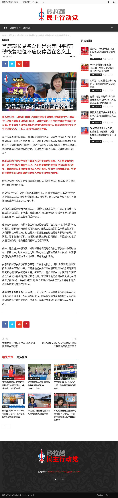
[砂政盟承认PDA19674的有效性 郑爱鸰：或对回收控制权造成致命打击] (13, 400)
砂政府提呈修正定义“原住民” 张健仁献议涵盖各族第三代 (59, 345)
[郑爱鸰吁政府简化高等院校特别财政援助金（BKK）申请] (39, 372)
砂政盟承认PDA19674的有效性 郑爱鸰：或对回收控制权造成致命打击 (13, 413)
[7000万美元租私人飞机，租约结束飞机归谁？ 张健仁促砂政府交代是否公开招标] (84, 130)
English (36, 2)
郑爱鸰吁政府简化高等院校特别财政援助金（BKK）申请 (39, 385)
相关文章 (7, 357)
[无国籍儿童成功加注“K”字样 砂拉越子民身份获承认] (65, 372)
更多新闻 (22, 357)
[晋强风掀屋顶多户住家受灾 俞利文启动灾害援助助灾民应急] (84, 115)
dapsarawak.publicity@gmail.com (63, 471)
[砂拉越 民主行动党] (59, 14)
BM (42, 2)
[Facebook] (108, 2)
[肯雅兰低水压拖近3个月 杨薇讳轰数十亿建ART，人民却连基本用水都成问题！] (84, 99)
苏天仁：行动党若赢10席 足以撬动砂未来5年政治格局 (103, 51)
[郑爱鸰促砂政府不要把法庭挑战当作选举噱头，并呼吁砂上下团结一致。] (13, 372)
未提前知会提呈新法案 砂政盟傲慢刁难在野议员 (18, 345)
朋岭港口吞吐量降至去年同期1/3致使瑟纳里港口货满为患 (103, 83)
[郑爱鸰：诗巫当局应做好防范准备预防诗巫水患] (39, 400)
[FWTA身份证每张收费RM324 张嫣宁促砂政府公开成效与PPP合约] (84, 67)
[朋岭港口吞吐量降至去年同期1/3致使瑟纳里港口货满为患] (84, 83)
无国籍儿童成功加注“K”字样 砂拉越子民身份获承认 (65, 385)
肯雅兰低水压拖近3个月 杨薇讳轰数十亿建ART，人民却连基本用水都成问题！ (103, 99)
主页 (6, 27)
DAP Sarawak (8, 378)
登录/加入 (26, 2)
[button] (112, 27)
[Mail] (113, 2)
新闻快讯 (14, 27)
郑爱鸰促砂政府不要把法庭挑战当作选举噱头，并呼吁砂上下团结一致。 (13, 385)
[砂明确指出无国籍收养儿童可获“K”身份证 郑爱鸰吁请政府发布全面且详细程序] (65, 400)
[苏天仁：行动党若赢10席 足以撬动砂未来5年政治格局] (84, 51)
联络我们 (27, 27)
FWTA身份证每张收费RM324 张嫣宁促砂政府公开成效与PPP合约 (102, 67)
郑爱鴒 (11, 35)
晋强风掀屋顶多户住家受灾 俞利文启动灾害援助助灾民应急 (104, 115)
